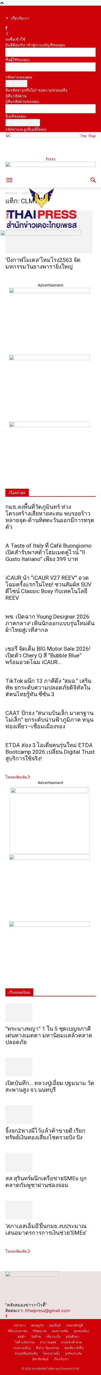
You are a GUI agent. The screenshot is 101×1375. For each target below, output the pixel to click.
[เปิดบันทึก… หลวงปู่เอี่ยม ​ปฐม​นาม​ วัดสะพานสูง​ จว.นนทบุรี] (50, 1067)
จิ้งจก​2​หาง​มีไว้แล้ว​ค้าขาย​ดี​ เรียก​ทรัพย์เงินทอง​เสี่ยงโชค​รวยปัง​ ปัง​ (45, 1134)
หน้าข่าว (20, 1325)
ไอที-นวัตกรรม (25, 1342)
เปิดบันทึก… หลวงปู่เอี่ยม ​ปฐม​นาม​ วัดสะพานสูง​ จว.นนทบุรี (49, 1086)
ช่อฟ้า (22, 1336)
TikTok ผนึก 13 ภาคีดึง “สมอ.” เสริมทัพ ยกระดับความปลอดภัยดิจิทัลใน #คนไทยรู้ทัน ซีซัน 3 (48, 688)
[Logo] (41, 227)
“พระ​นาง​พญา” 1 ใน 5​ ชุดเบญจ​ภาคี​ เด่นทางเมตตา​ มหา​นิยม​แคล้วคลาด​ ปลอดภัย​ (48, 1035)
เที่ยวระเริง (53, 1336)
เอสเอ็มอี (55, 1325)
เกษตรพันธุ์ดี (74, 1325)
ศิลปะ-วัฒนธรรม (47, 1348)
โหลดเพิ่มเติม (16, 777)
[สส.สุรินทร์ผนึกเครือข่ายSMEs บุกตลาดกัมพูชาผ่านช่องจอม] (50, 1162)
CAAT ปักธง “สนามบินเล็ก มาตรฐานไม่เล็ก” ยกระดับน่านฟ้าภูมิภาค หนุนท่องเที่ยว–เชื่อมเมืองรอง (49, 720)
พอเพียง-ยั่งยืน (74, 1348)
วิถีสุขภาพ (40, 1331)
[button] (9, 180)
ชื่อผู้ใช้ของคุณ (17, 59)
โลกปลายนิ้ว (51, 1353)
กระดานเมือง (22, 1348)
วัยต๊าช (36, 1336)
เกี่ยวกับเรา (20, 18)
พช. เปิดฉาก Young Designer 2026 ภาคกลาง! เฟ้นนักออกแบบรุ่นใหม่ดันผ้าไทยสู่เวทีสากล (50, 623)
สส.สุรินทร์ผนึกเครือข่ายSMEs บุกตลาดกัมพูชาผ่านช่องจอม (46, 1181)
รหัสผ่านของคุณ (18, 77)
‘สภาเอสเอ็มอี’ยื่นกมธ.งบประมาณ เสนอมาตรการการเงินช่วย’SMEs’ (46, 1229)
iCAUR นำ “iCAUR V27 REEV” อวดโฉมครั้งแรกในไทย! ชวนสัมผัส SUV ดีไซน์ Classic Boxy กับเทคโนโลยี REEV (48, 588)
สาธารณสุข (48, 1342)
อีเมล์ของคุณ (15, 116)
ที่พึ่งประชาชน (17, 1331)
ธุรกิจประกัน (73, 1353)
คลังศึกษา (72, 1336)
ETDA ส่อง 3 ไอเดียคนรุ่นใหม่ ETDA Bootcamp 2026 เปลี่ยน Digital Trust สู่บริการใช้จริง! (50, 752)
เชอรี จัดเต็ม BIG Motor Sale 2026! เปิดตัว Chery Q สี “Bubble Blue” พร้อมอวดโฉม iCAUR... (47, 655)
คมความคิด (60, 1331)
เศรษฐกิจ (37, 1325)
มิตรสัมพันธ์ (40, 1359)
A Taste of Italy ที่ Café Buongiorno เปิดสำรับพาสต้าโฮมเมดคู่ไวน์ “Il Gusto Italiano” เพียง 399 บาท (48, 552)
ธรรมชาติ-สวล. (71, 1342)
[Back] (7, 33)
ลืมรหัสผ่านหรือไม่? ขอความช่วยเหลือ (36, 90)
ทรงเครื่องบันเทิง (26, 1353)
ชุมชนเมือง (81, 1331)
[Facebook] (6, 28)
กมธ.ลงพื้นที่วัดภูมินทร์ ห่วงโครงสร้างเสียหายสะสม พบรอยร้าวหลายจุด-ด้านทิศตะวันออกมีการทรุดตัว (49, 517)
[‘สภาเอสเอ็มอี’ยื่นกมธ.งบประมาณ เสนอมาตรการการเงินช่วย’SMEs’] (50, 1210)
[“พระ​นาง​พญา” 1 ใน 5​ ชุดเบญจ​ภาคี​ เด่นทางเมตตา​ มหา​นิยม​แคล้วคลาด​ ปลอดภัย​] (50, 1012)
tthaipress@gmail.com (47, 1310)
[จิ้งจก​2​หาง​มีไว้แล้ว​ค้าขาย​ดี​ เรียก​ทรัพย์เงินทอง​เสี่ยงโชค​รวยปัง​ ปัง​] (50, 1114)
